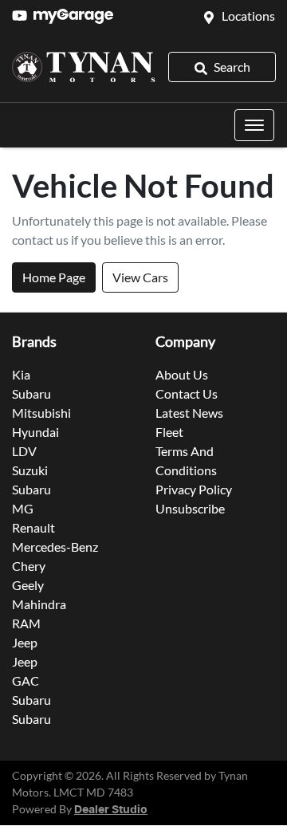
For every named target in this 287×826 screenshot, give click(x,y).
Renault (33, 527)
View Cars (140, 277)
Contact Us (186, 393)
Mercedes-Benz (55, 546)
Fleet (169, 431)
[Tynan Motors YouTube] (22, 15)
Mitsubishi (41, 412)
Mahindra (39, 604)
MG (22, 508)
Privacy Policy (193, 489)
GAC (25, 680)
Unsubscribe (190, 508)
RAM (26, 623)
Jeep (24, 642)
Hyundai (35, 431)
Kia (21, 374)
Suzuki (30, 470)
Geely (28, 584)
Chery (28, 565)
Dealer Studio (110, 810)
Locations (248, 15)
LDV (24, 450)
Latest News (189, 412)
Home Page (53, 277)
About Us (181, 374)
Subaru (31, 393)
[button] (254, 125)
